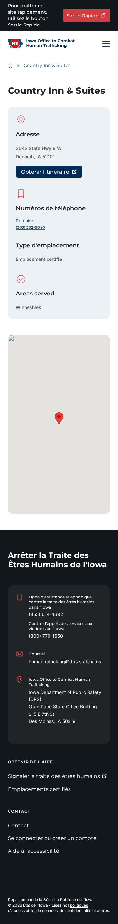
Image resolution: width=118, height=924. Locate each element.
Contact (18, 825)
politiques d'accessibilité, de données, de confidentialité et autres (58, 908)
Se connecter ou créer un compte (52, 838)
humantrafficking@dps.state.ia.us (65, 661)
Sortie (83, 16)
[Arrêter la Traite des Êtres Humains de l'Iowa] (41, 44)
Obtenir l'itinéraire (45, 172)
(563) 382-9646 (30, 227)
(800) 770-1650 (46, 636)
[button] (59, 418)
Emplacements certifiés (39, 789)
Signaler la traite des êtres (54, 776)
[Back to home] (12, 66)
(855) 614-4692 (46, 614)
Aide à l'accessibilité (33, 851)
